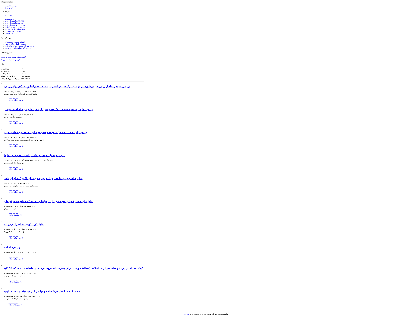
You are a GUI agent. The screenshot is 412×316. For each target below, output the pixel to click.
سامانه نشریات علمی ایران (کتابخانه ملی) (19, 46)
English (7, 11)
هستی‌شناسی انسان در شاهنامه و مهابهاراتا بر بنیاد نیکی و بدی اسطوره (42, 291)
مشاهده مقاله (13, 98)
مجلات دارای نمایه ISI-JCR (14, 21)
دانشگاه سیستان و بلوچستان (15, 42)
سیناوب (186, 314)
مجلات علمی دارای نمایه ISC (15, 25)
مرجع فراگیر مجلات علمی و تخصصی (18, 48)
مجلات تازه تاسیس (11, 33)
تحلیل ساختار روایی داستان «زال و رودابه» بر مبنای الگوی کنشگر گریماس (43, 178)
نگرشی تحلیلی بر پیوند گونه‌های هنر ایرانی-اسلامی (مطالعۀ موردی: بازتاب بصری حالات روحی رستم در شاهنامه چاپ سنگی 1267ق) (74, 268)
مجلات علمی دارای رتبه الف (15, 29)
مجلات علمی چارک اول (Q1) (15, 27)
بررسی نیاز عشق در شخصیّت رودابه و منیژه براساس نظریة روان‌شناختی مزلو (46, 132)
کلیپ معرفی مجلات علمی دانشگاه (13, 57)
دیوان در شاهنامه (13, 247)
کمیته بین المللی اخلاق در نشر (15, 44)
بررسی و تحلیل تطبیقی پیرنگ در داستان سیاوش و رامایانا (34, 155)
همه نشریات (9, 19)
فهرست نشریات (11, 6)
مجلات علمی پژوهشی (13, 31)
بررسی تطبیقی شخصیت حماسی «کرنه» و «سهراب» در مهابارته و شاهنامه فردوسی (49, 109)
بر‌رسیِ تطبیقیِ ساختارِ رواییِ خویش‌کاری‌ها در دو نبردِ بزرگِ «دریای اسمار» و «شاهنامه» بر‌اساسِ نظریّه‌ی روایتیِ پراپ (67, 86)
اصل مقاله (16, 100)
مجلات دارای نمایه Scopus (14, 23)
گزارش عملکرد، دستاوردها (10, 59)
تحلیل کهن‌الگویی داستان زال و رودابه (24, 224)
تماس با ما (9, 8)
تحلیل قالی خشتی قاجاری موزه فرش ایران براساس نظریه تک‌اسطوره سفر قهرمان (48, 201)
